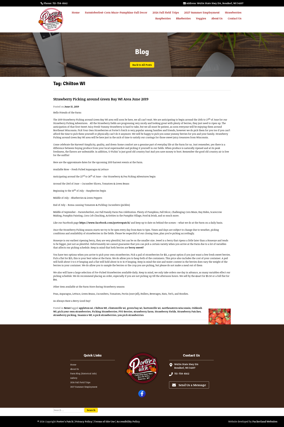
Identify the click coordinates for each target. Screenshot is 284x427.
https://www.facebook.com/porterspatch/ (104, 222)
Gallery (73, 378)
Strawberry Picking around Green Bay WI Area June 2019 (100, 99)
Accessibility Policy (128, 421)
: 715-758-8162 (55, 3)
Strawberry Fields (165, 311)
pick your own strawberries (74, 311)
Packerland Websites (264, 421)
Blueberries (183, 18)
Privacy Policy (83, 421)
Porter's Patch (65, 421)
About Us (216, 18)
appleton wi (86, 308)
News (67, 308)
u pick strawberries (104, 315)
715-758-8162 (181, 373)
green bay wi (134, 308)
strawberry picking (64, 315)
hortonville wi (152, 308)
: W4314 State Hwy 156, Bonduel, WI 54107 (214, 3)
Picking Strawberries (104, 311)
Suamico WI (85, 315)
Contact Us (234, 18)
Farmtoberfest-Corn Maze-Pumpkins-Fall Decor (116, 12)
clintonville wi (117, 308)
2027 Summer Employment (202, 12)
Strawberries (233, 12)
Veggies (201, 18)
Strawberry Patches (189, 311)
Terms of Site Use (104, 421)
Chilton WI (100, 308)
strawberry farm (144, 311)
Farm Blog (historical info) (83, 373)
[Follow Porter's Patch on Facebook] (142, 396)
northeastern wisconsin (176, 308)
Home (76, 12)
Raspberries (163, 18)
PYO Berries (125, 311)
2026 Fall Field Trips (166, 12)
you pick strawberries (131, 315)
